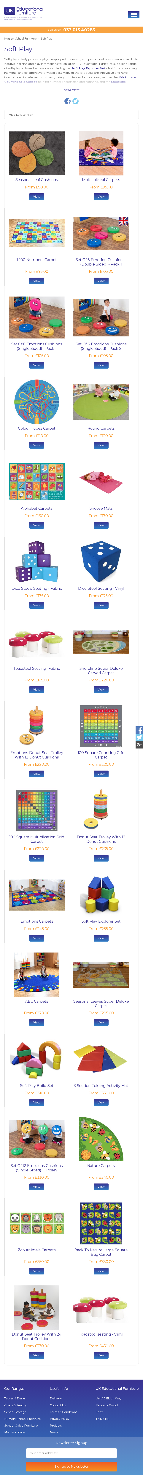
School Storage (15, 1412)
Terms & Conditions (63, 1412)
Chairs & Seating (15, 1405)
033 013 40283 (79, 29)
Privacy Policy (59, 1419)
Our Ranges (14, 1389)
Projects (56, 1425)
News (54, 1432)
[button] (133, 14)
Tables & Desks (15, 1398)
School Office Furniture (21, 1425)
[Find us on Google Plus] (139, 745)
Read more (71, 90)
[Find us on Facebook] (139, 730)
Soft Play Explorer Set (88, 68)
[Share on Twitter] (75, 101)
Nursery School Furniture (20, 38)
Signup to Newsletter (71, 1466)
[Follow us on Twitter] (139, 737)
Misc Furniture (14, 1432)
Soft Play (46, 38)
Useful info (59, 1389)
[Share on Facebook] (67, 101)
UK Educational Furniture (117, 1389)
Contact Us (58, 1405)
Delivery (56, 1398)
